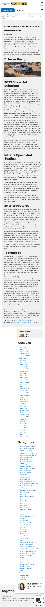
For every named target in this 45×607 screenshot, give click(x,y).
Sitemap (21, 598)
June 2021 (22, 428)
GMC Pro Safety (24, 520)
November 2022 (24, 395)
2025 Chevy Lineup (25, 466)
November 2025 (24, 356)
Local (21, 533)
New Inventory (14, 322)
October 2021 (23, 419)
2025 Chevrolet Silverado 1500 (28, 453)
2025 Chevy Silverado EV (27, 468)
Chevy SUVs (23, 503)
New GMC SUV (23, 536)
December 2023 (24, 382)
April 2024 (22, 375)
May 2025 (22, 360)
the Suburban (27, 162)
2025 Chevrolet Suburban (27, 455)
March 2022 (23, 408)
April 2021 (22, 432)
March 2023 (23, 386)
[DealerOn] (7, 596)
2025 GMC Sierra (24, 479)
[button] (8, 10)
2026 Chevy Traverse (26, 486)
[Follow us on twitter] (27, 335)
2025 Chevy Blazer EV (26, 462)
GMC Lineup (23, 518)
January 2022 (23, 412)
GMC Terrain (23, 529)
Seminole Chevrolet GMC (27, 553)
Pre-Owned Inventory (26, 542)
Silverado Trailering (25, 568)
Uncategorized (24, 322)
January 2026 (23, 351)
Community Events (25, 509)
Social (21, 571)
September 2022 (24, 399)
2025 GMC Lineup (25, 477)
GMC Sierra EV (23, 527)
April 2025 (22, 362)
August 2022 (23, 401)
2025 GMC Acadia (25, 472)
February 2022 (24, 410)
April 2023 (22, 384)
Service (21, 557)
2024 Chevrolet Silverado (27, 446)
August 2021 (23, 423)
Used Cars (22, 579)
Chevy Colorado (24, 492)
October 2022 (23, 397)
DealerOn (15, 598)
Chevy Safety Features (26, 496)
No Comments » (35, 322)
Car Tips (21, 488)
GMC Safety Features (26, 525)
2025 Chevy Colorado (26, 464)
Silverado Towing (24, 566)
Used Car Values (24, 577)
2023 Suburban (20, 89)
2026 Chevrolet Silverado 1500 (28, 483)
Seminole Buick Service (26, 547)
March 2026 (23, 349)
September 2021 (24, 421)
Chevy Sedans (23, 499)
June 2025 (22, 358)
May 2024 (22, 373)
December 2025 (24, 354)
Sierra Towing (23, 560)
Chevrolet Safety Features (27, 490)
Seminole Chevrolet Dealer (27, 551)
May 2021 (22, 430)
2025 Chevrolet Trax (25, 457)
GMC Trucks (23, 531)
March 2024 (23, 377)
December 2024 (24, 369)
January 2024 (23, 380)
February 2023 (24, 388)
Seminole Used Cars (25, 555)
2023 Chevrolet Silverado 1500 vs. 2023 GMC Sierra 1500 (10, 17)
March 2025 (23, 364)
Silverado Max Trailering (26, 564)
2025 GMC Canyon (25, 475)
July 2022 (22, 404)
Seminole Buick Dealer (26, 544)
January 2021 (23, 436)
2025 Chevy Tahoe (25, 470)
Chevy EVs (22, 494)
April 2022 (22, 406)
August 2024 (23, 371)
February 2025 (24, 367)
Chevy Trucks (23, 507)
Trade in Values (24, 573)
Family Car (28, 320)
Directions (20, 10)
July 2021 (22, 425)
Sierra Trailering (24, 562)
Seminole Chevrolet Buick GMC (15, 313)
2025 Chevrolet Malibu (26, 451)
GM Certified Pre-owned (26, 516)
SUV (33, 320)
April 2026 (22, 347)
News (21, 540)
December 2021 (24, 415)
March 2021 (23, 434)
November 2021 (24, 417)
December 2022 (24, 393)
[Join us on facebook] (24, 335)
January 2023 (23, 391)
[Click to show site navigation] (41, 10)
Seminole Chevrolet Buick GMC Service (31, 549)
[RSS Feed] (20, 335)
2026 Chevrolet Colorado (27, 481)
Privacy (26, 598)
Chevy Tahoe (23, 505)
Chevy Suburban (24, 501)
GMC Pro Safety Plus (25, 523)
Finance (21, 512)
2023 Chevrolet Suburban (16, 320)
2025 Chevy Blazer (25, 459)
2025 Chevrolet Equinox (27, 448)
